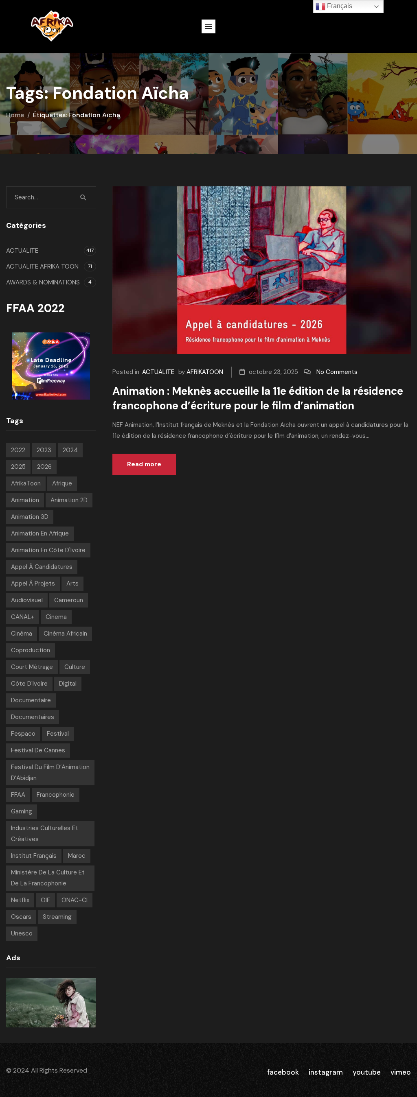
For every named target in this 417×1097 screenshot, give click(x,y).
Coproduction (30, 650)
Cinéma (21, 633)
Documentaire (31, 700)
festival (58, 734)
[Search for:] (51, 197)
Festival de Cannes (38, 750)
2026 (44, 467)
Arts (72, 583)
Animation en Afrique (40, 533)
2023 (44, 450)
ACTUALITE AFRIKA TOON (42, 266)
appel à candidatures (41, 567)
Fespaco (23, 734)
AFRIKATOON (205, 372)
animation (25, 500)
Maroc (77, 856)
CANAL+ (22, 617)
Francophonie (56, 795)
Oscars (21, 917)
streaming (57, 917)
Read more (144, 464)
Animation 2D (69, 500)
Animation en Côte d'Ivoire (48, 550)
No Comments (337, 372)
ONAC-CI (74, 900)
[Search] (83, 197)
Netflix (20, 900)
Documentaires (32, 717)
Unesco (22, 933)
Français (338, 5)
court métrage (32, 667)
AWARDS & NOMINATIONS (43, 282)
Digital (68, 684)
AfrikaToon (26, 483)
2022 (18, 450)
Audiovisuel (27, 600)
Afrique (62, 483)
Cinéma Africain (65, 633)
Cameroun (68, 600)
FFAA (18, 795)
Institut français (34, 856)
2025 (18, 467)
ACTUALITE (158, 372)
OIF (45, 900)
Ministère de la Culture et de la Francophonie (48, 877)
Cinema (56, 617)
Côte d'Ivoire (29, 684)
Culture (74, 667)
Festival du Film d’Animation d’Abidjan (50, 772)
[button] (208, 26)
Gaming (21, 811)
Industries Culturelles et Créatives (44, 833)
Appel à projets (33, 583)
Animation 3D (29, 517)
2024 (70, 450)
